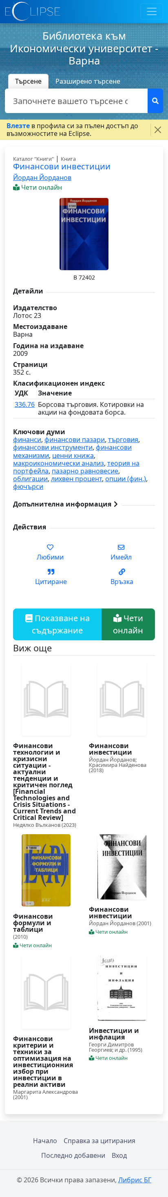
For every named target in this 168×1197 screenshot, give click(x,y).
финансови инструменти (53, 447)
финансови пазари (74, 439)
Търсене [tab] (28, 81)
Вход (119, 1155)
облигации (30, 478)
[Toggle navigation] (151, 11)
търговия (123, 439)
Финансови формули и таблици (33, 923)
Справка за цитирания (99, 1140)
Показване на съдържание (61, 624)
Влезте (18, 125)
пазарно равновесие (85, 470)
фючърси (28, 486)
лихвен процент (76, 478)
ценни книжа (73, 455)
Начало (45, 1140)
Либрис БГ (134, 1179)
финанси (27, 439)
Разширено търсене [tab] (87, 81)
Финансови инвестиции (110, 749)
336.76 (25, 404)
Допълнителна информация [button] (63, 504)
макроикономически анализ (58, 463)
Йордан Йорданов (42, 177)
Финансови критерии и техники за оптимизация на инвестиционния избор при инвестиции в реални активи (43, 1061)
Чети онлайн (128, 624)
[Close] (157, 130)
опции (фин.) (125, 478)
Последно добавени (73, 1155)
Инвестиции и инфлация (114, 1034)
